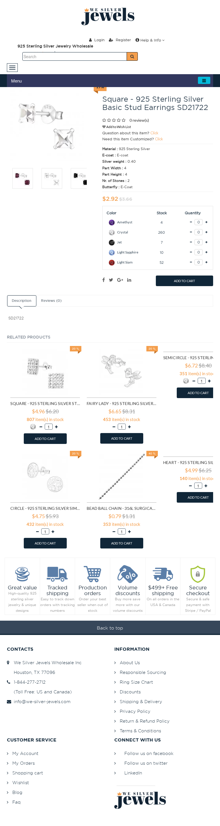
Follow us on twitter (146, 763)
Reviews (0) (51, 300)
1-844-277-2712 (28, 682)
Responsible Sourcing (143, 672)
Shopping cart (27, 773)
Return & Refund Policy (145, 721)
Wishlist (20, 782)
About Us (130, 662)
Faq (16, 802)
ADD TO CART (184, 281)
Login (99, 40)
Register (123, 40)
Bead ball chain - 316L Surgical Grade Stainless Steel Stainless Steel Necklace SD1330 (121, 508)
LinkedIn (133, 773)
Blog (17, 792)
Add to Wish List (118, 127)
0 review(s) (139, 120)
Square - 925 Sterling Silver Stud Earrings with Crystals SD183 (45, 403)
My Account (25, 753)
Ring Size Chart (136, 682)
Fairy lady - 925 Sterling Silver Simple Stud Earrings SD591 (121, 403)
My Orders (23, 763)
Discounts (130, 692)
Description (21, 300)
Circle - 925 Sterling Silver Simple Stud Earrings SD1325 (45, 508)
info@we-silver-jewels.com (40, 701)
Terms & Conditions (140, 730)
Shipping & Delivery (141, 701)
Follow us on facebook (148, 753)
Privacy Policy (135, 711)
